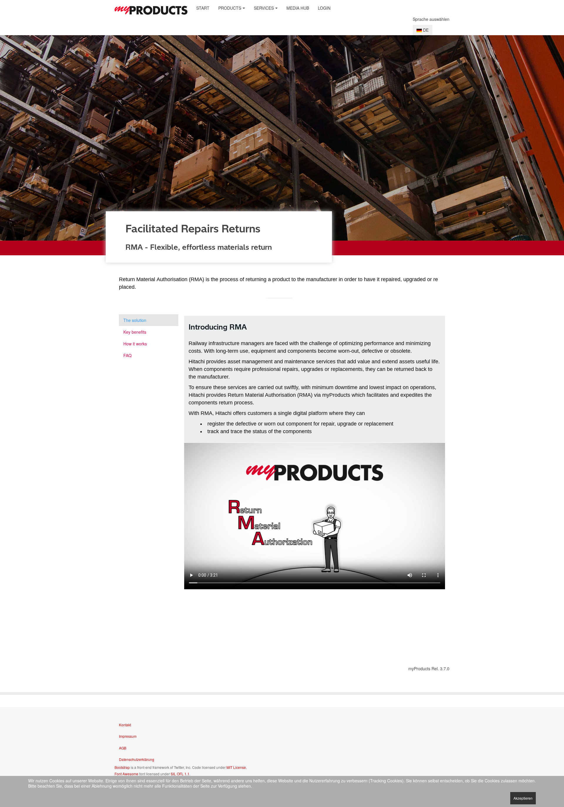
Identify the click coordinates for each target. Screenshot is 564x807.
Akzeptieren (523, 798)
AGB (122, 747)
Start (202, 8)
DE (425, 30)
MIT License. (236, 767)
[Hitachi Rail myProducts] (151, 10)
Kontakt (125, 724)
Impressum (128, 736)
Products (229, 8)
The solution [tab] (134, 320)
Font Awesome (126, 773)
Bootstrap (122, 767)
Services (264, 8)
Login (324, 8)
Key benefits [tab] (134, 332)
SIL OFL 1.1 (180, 773)
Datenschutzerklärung (136, 759)
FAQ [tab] (127, 355)
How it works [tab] (135, 344)
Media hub (297, 8)
